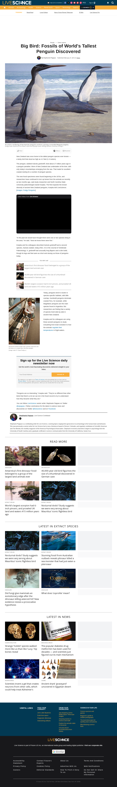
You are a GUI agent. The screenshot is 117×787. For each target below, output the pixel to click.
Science (38, 7)
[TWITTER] (20, 418)
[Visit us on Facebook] (65, 3)
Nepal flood (30, 12)
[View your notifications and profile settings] (108, 3)
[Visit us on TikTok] (81, 3)
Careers (16, 770)
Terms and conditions (94, 761)
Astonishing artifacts (43, 721)
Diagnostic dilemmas (44, 718)
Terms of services (40, 379)
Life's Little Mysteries (44, 713)
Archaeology (21, 7)
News (78, 58)
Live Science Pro (95, 12)
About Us (64, 761)
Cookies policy (43, 766)
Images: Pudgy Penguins (26, 190)
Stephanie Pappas (49, 58)
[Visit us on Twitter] (68, 3)
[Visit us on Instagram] (71, 3)
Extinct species (62, 42)
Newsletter (67, 151)
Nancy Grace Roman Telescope (63, 12)
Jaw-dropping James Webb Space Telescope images (66, 714)
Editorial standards (45, 770)
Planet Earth (48, 7)
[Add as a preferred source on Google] (58, 752)
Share (20, 151)
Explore (75, 7)
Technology (66, 7)
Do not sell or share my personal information (93, 772)
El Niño (81, 12)
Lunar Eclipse (44, 12)
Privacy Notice (22, 381)
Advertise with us (68, 766)
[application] (43, 214)
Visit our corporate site (93, 745)
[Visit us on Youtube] (74, 3)
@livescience (37, 409)
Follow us (58, 151)
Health (30, 7)
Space (57, 7)
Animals (11, 7)
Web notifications (92, 766)
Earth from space (42, 715)
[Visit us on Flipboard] (78, 3)
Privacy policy (19, 766)
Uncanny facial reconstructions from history (65, 729)
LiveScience (32, 403)
